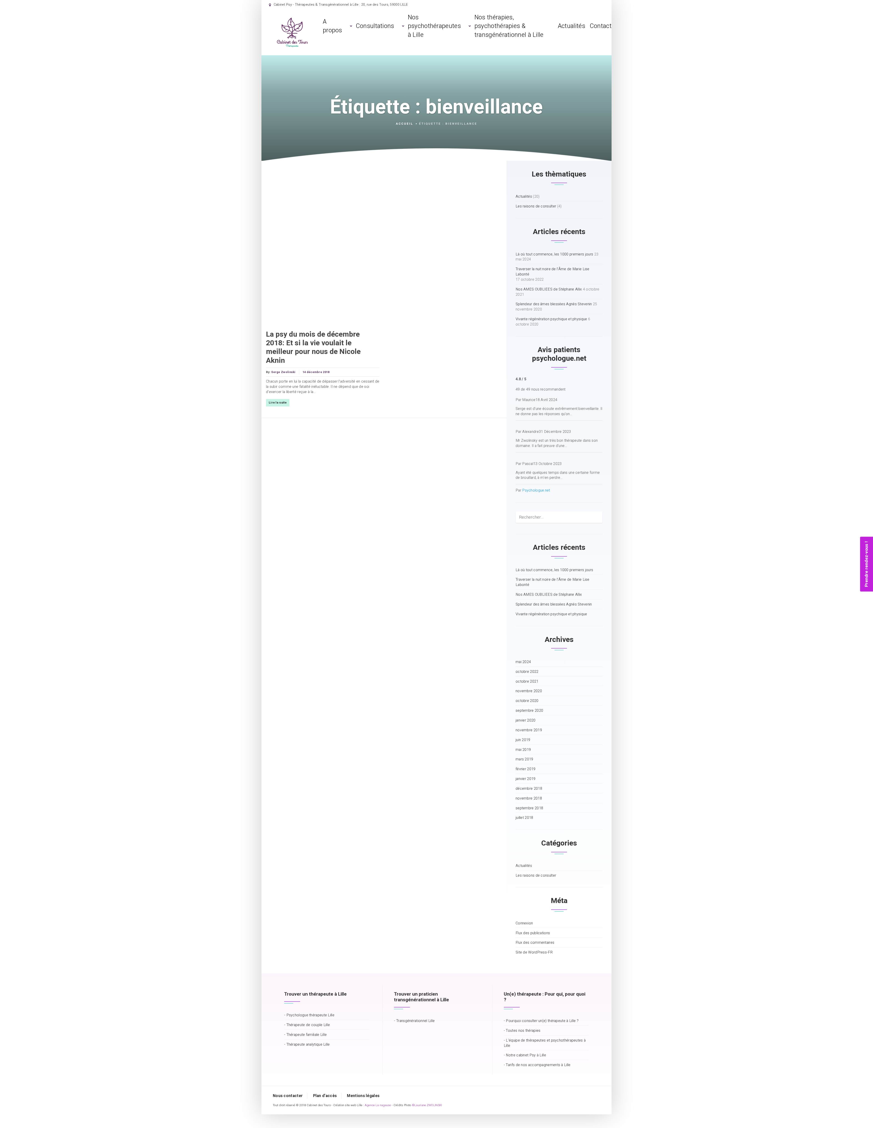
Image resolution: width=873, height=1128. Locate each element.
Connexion (524, 923)
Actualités (571, 26)
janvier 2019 (526, 779)
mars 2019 (524, 759)
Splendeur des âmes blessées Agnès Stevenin (554, 304)
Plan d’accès (325, 1096)
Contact (601, 26)
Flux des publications (533, 933)
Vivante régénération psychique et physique (551, 319)
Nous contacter (288, 1096)
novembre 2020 (529, 691)
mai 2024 (523, 662)
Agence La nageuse (378, 1105)
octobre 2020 (527, 701)
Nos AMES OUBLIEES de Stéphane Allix (549, 289)
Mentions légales (363, 1096)
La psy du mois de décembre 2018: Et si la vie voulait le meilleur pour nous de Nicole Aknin (313, 347)
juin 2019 (523, 740)
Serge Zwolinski (283, 372)
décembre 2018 (529, 788)
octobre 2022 (527, 671)
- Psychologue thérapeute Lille (309, 1015)
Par (533, 490)
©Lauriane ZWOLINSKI (427, 1105)
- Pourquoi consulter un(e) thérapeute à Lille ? (541, 1021)
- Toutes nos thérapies (522, 1030)
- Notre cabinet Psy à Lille (525, 1055)
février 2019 (526, 769)
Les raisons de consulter (536, 206)
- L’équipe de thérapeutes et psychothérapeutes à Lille (545, 1043)
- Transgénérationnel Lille (414, 1021)
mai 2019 (523, 749)
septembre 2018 (529, 808)
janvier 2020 (526, 720)
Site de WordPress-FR (534, 952)
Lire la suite (278, 403)
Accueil (404, 124)
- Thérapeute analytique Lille (307, 1044)
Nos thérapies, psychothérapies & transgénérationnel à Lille (509, 26)
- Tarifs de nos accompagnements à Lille (537, 1065)
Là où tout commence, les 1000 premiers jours (554, 254)
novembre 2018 (529, 798)
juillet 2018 (524, 817)
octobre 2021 (527, 681)
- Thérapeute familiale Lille (305, 1034)
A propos (332, 26)
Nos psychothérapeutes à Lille (434, 26)
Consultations (375, 26)
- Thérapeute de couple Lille (307, 1025)
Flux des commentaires (535, 942)
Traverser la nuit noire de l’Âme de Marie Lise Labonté (553, 272)
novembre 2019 (529, 730)
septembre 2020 (529, 710)
